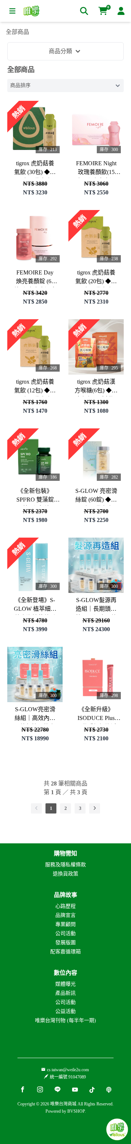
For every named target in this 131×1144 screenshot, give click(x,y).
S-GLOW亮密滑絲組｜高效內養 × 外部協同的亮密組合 (35, 715)
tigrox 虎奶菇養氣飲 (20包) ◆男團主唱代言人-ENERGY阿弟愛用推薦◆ (96, 278)
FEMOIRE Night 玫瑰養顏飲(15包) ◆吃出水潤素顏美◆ (96, 169)
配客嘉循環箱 (65, 951)
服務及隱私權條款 (65, 864)
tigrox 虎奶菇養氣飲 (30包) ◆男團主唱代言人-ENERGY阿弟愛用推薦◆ (35, 169)
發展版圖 (65, 942)
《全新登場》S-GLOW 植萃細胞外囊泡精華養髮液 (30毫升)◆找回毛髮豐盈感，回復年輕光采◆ (35, 606)
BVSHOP (76, 1111)
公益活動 (65, 1011)
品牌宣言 (65, 915)
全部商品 (17, 32)
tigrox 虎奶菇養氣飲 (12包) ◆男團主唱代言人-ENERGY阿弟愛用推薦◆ (35, 387)
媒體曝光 (65, 984)
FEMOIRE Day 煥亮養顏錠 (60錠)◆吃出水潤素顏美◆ (35, 278)
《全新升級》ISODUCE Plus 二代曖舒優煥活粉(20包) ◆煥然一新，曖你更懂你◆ (96, 715)
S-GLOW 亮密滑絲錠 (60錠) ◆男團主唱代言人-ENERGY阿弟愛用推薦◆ (96, 497)
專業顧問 (65, 924)
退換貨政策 (65, 873)
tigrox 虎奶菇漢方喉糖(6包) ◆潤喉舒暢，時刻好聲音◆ (96, 387)
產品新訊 (65, 993)
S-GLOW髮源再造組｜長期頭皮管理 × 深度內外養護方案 (96, 606)
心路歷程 (65, 906)
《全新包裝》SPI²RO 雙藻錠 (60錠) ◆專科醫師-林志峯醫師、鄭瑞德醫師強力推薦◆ (35, 497)
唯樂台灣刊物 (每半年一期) (65, 1020)
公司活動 (65, 933)
